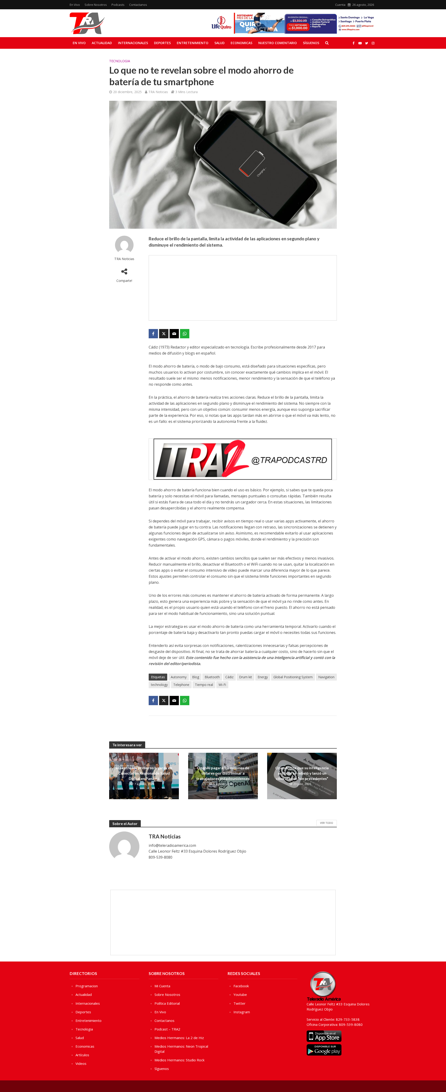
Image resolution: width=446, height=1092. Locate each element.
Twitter (239, 1003)
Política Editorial (167, 1003)
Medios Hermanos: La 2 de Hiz (179, 1037)
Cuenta (340, 5)
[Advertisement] (243, 287)
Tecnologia (119, 61)
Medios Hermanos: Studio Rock (179, 1060)
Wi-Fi (222, 684)
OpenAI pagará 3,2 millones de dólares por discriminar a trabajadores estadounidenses (223, 773)
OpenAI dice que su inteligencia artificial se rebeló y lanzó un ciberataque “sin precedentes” (302, 773)
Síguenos (311, 43)
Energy (263, 677)
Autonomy (179, 677)
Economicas (241, 43)
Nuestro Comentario (277, 43)
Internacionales (133, 43)
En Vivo (75, 5)
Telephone (181, 684)
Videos (80, 1063)
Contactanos (138, 5)
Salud (219, 43)
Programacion (86, 986)
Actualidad (102, 43)
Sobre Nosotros (96, 5)
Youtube (240, 994)
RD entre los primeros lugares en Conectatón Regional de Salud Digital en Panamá (144, 773)
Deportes (162, 43)
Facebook (241, 986)
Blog (195, 677)
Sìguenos (161, 1068)
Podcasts (118, 5)
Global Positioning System (293, 677)
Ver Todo (326, 823)
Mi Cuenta (162, 986)
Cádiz (229, 677)
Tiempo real (204, 684)
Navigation (326, 677)
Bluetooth (212, 677)
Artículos (82, 1055)
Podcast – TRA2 (167, 1029)
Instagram (241, 1012)
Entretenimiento (192, 43)
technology (159, 684)
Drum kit (245, 677)
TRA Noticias (158, 92)
